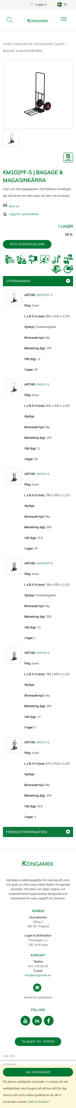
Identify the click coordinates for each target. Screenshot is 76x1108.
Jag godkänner (38, 1072)
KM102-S (43, 384)
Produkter (23, 44)
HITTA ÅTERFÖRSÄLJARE (27, 244)
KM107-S (43, 742)
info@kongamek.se (37, 975)
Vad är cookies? (38, 1101)
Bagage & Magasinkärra (22, 51)
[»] (67, 19)
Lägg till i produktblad (24, 214)
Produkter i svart (50, 44)
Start (8, 44)
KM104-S (43, 653)
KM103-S (43, 474)
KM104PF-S (45, 563)
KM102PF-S (45, 295)
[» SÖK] (9, 20)
